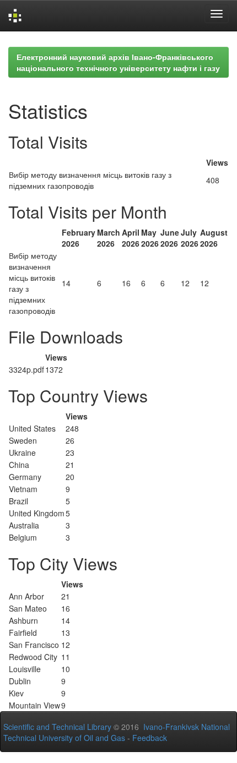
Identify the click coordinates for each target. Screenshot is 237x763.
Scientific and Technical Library (57, 726)
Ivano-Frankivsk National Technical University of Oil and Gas (116, 732)
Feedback (149, 737)
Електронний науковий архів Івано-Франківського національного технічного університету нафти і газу (118, 62)
